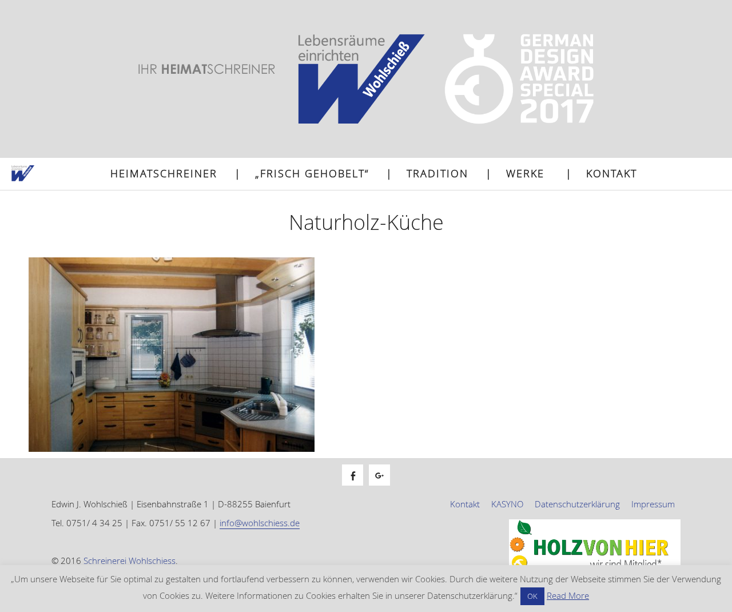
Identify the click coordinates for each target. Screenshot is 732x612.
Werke (525, 173)
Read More (568, 595)
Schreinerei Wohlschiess (129, 560)
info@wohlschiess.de (260, 522)
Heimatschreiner (163, 173)
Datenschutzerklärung (577, 504)
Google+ (385, 487)
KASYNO (507, 504)
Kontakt (611, 173)
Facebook (358, 487)
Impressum (653, 504)
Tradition (437, 173)
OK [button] (532, 596)
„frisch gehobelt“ (312, 173)
